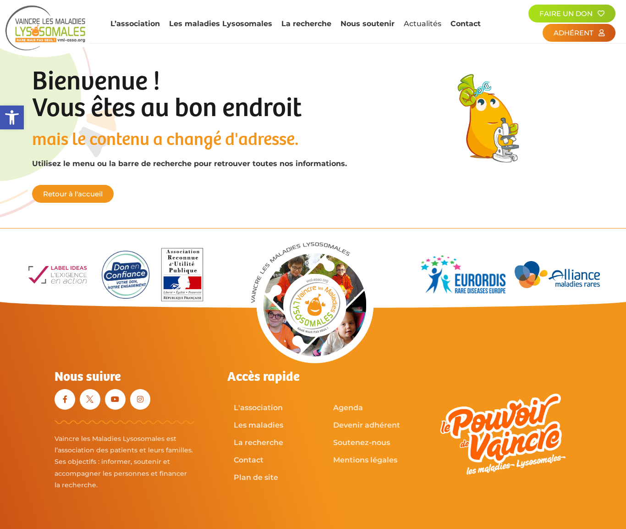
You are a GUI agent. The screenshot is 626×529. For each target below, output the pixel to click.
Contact (465, 23)
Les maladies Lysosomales (220, 23)
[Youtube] (115, 399)
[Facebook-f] (65, 399)
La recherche (306, 23)
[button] (12, 117)
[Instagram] (140, 399)
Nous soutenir (367, 23)
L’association (135, 23)
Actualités (422, 23)
